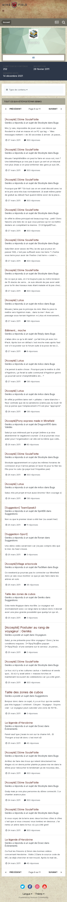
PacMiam (42, 567)
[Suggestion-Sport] (16, 534)
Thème (39, 894)
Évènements (11, 729)
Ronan (41, 537)
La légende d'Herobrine (19, 722)
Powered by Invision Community (33, 897)
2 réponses (32, 652)
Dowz (41, 726)
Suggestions (11, 513)
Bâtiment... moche (15, 330)
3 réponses (32, 554)
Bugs (56, 122)
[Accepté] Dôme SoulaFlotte (22, 119)
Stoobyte (42, 122)
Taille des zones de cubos (20, 594)
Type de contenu (17, 89)
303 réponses (33, 140)
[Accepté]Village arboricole (21, 563)
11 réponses (32, 525)
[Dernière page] (61, 109)
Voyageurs (40, 635)
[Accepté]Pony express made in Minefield (29, 420)
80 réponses (32, 444)
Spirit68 (42, 511)
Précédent (16, 109)
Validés (8, 427)
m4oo (41, 303)
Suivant (53, 109)
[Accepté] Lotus (14, 300)
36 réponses (32, 584)
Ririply (41, 333)
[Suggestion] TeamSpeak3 (20, 507)
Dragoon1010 (44, 424)
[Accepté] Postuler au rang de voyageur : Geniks (27, 629)
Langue (27, 894)
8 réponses (32, 351)
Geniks (8, 122)
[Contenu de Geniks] (33, 58)
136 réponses (33, 321)
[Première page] (6, 109)
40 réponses (32, 743)
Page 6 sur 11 (35, 109)
